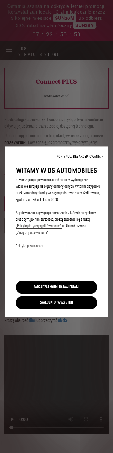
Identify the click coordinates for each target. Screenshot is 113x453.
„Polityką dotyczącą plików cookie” (39, 226)
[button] (79, 157)
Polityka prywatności (29, 246)
